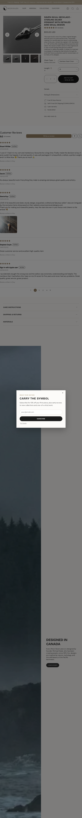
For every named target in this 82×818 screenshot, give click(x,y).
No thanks (23, 423)
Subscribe (41, 419)
